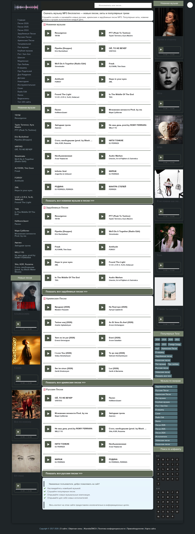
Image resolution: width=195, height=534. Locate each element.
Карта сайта (150, 529)
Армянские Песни (26, 40)
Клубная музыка (25, 51)
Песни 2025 (23, 27)
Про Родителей (25, 71)
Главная (21, 20)
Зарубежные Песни (27, 33)
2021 (177, 339)
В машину (22, 68)
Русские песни (161, 368)
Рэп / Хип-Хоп (24, 54)
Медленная (23, 61)
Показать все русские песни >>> (64, 473)
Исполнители (161, 437)
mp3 (157, 348)
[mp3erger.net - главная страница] (26, 8)
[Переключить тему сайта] (190, 5)
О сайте (64, 529)
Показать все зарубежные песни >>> (66, 291)
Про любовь (173, 364)
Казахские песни (162, 360)
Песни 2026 (23, 23)
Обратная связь (76, 529)
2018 (157, 339)
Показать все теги (163, 376)
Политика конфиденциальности (112, 529)
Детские (21, 78)
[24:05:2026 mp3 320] (26, 310)
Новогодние (23, 81)
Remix (20, 95)
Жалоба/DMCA (90, 529)
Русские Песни (24, 37)
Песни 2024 (23, 30)
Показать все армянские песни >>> (66, 382)
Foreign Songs (175, 344)
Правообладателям (135, 529)
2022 (157, 344)
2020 (171, 339)
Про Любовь (23, 64)
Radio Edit (22, 91)
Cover (20, 88)
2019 (164, 339)
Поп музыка (23, 47)
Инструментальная (26, 85)
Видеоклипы (23, 98)
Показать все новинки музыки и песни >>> (70, 200)
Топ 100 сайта (24, 102)
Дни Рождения (24, 74)
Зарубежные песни (163, 356)
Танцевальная (24, 44)
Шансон (21, 57)
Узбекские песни (162, 372)
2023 (164, 344)
